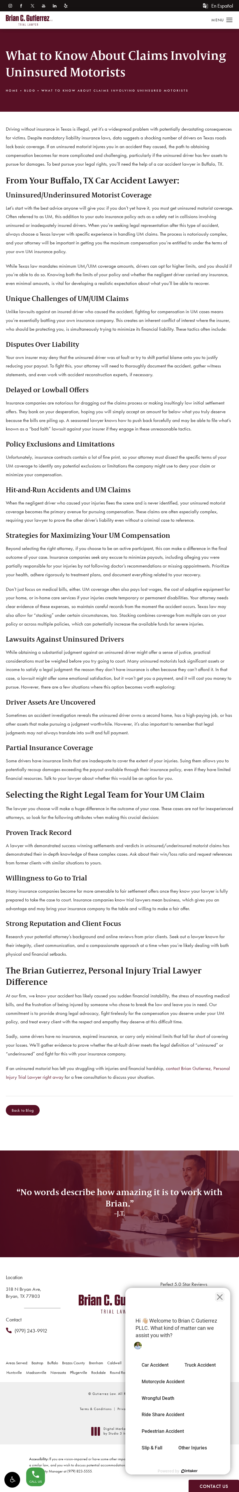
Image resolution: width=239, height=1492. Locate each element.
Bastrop (37, 1362)
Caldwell (114, 1362)
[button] (12, 1480)
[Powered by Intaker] (189, 1471)
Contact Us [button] (214, 1486)
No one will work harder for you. (119, 1232)
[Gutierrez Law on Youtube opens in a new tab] (43, 5)
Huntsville (14, 1372)
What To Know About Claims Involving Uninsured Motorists (115, 90)
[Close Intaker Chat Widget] (219, 1297)
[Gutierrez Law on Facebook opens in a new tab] (21, 5)
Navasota (58, 1372)
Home (12, 90)
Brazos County (73, 1362)
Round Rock (119, 1372)
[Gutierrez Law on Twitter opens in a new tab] (32, 5)
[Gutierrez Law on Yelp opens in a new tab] (65, 5)
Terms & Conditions (96, 1409)
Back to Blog (23, 1110)
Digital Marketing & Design (125, 1431)
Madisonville (36, 1372)
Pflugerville (78, 1372)
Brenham (96, 1362)
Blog (30, 90)
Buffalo (52, 1362)
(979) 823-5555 (79, 1471)
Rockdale (98, 1372)
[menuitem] (10, 5)
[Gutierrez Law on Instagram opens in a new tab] (10, 5)
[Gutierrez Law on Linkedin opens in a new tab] (54, 5)
